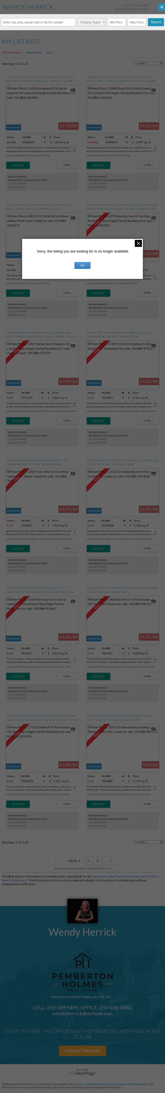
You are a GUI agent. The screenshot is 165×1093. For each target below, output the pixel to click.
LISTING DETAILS (18, 165)
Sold (49, 52)
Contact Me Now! (82, 1051)
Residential (33, 52)
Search (156, 22)
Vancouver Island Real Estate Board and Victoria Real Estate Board (110, 1084)
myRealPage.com (82, 1073)
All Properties (11, 52)
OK (82, 265)
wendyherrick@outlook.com (131, 8)
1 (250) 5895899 (17, 183)
